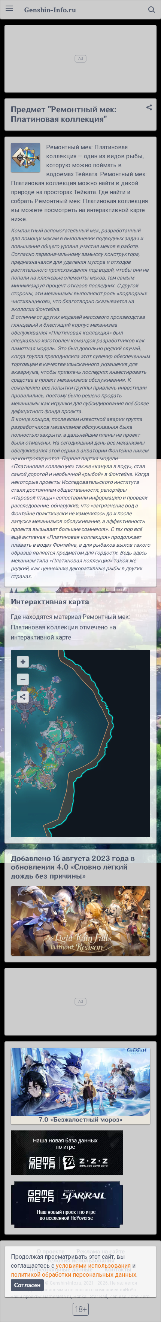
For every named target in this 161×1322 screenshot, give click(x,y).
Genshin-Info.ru (50, 9)
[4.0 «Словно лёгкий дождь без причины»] (80, 921)
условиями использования (93, 1265)
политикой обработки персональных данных (73, 1274)
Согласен (27, 1285)
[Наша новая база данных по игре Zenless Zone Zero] (80, 1152)
